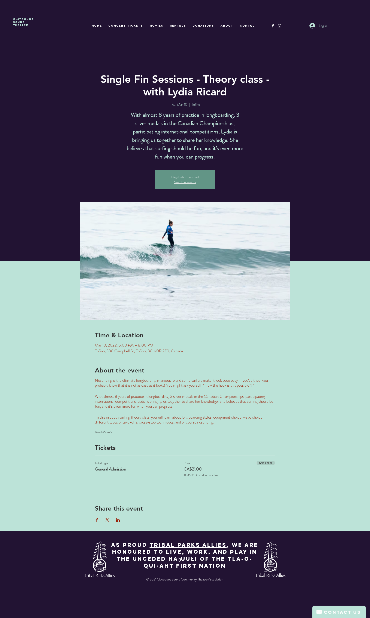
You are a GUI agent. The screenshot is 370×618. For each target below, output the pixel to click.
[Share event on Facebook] (97, 520)
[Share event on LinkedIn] (118, 520)
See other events (185, 181)
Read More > (103, 432)
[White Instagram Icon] (279, 26)
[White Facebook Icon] (273, 26)
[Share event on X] (107, 520)
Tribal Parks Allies (188, 544)
